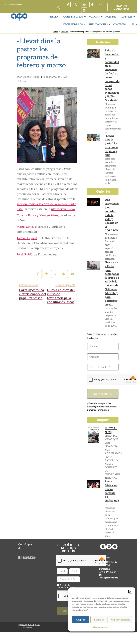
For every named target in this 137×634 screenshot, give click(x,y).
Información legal (100, 627)
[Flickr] (84, 10)
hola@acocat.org (109, 577)
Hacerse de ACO (73, 24)
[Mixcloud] (100, 4)
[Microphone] (92, 4)
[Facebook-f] (68, 4)
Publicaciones (98, 24)
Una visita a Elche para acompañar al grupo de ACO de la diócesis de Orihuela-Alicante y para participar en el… (112, 283)
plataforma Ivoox (63, 209)
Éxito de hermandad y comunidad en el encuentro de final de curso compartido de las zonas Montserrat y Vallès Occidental (112, 75)
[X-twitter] (76, 4)
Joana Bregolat (27, 238)
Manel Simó (25, 227)
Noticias (94, 16)
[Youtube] (84, 4)
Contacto (119, 24)
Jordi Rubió (24, 254)
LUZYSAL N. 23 (111, 430)
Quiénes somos (73, 16)
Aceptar (80, 619)
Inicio (54, 16)
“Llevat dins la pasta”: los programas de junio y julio (111, 145)
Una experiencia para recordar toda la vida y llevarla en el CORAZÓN (112, 215)
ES (133, 24)
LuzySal (126, 16)
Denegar (99, 619)
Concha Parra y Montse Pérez (37, 215)
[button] (130, 591)
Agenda (110, 16)
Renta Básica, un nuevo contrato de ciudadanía (112, 491)
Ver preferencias (120, 619)
